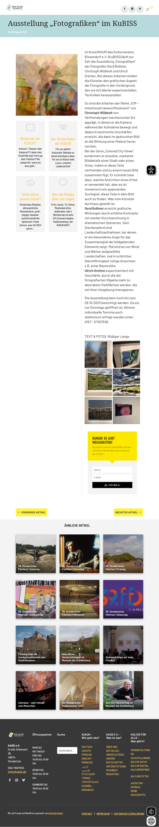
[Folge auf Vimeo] (23, 780)
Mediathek (112, 774)
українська (90, 782)
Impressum (103, 813)
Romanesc (88, 789)
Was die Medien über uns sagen (63, 196)
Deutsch (87, 746)
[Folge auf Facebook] (10, 780)
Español (87, 786)
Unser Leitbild (115, 754)
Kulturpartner (140, 769)
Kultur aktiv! (139, 761)
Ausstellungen (140, 758)
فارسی (86, 770)
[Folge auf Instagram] (16, 780)
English (86, 758)
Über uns (111, 746)
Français (87, 762)
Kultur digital (139, 765)
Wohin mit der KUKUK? (30, 140)
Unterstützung (116, 766)
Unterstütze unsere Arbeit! (30, 196)
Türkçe (86, 778)
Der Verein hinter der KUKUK (63, 141)
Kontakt (87, 813)
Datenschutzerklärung (129, 813)
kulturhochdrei (55, 813)
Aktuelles (112, 750)
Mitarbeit (112, 770)
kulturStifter (140, 776)
